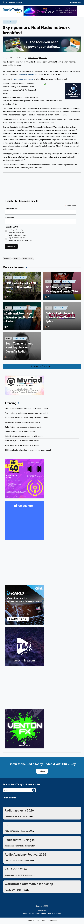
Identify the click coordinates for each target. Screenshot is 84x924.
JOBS (79, 2)
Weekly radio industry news (17, 235)
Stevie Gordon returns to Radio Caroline (20, 432)
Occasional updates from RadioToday (20, 240)
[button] (33, 790)
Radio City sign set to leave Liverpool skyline (22, 441)
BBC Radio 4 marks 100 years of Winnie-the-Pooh (21, 287)
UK (70, 2)
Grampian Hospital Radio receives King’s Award (23, 422)
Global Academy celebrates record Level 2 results (24, 436)
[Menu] (80, 10)
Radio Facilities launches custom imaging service (23, 427)
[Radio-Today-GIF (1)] (24, 520)
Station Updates (10, 22)
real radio (16, 258)
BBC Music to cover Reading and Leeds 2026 (62, 289)
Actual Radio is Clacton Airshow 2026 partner (22, 445)
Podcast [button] (42, 771)
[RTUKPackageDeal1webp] (42, 44)
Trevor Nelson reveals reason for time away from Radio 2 (26, 413)
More (31, 817)
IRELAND (74, 2)
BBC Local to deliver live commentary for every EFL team (26, 418)
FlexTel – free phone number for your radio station (42, 913)
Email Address (11, 208)
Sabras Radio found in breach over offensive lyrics (60, 317)
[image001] (24, 479)
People (32, 308)
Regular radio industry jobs (17, 238)
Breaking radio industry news (18, 230)
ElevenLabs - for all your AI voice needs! (42, 921)
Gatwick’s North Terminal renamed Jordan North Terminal (26, 409)
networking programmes (28, 74)
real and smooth (27, 258)
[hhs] (24, 729)
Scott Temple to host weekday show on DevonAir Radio (19, 347)
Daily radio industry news (16, 232)
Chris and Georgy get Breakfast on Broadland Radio (21, 317)
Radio (57, 282)
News (8, 278)
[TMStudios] (24, 646)
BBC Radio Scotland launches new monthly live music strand (28, 450)
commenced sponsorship (23, 79)
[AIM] (24, 605)
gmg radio (7, 258)
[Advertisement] (42, 184)
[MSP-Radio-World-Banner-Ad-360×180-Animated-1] (24, 385)
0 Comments (43, 58)
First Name (9, 218)
